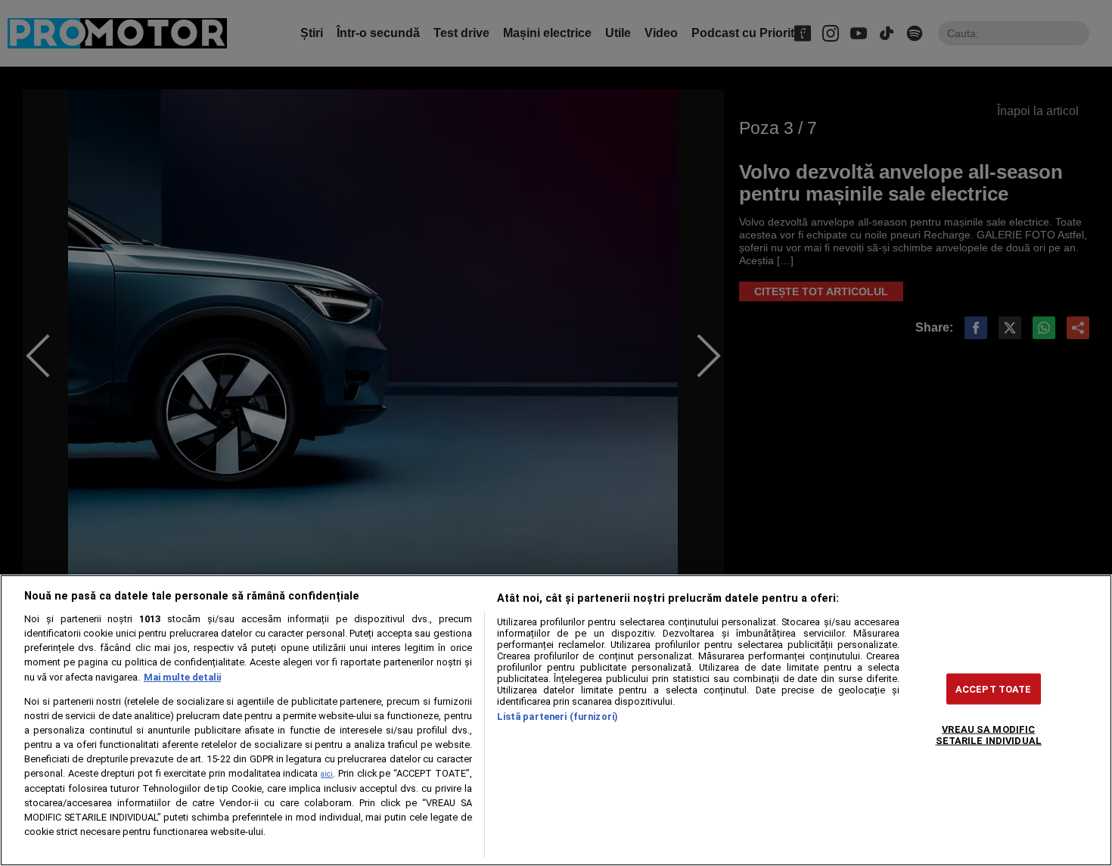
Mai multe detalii (182, 677)
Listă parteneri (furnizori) (557, 716)
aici (327, 774)
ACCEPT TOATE (993, 688)
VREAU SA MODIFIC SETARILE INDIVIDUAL (989, 734)
